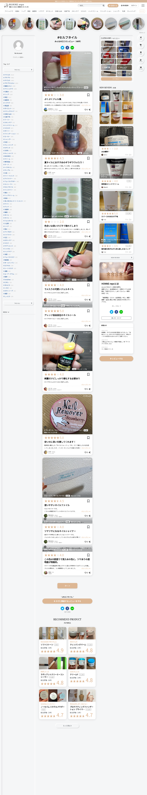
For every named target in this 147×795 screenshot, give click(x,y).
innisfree (8, 280)
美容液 (34, 11)
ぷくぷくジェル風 (52, 98)
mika (49, 572)
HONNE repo (16, 4)
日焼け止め (58, 11)
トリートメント (9, 176)
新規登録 (125, 5)
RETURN (67, 612)
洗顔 (6, 254)
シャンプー (116, 11)
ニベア (7, 226)
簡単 (6, 277)
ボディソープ (9, 291)
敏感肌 (7, 260)
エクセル (7, 265)
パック (7, 207)
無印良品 (7, 162)
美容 (6, 294)
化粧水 (17, 11)
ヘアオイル (8, 167)
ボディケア (8, 240)
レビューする (117, 358)
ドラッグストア (9, 111)
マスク (7, 243)
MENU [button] (5, 312)
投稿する (114, 5)
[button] (44, 72)
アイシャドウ (9, 11)
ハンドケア (8, 251)
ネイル (7, 218)
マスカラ (83, 11)
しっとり (7, 296)
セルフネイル (9, 187)
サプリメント (9, 246)
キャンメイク (9, 153)
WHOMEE (8, 156)
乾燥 (6, 198)
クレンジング (131, 11)
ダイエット (49, 11)
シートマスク (9, 268)
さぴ (49, 172)
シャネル (7, 249)
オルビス (7, 285)
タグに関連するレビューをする (68, 601)
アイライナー (9, 179)
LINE (72, 47)
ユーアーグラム (9, 274)
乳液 (123, 11)
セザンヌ (7, 148)
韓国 (6, 212)
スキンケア (75, 11)
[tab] (18, 312)
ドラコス (7, 75)
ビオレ (7, 282)
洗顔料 (7, 209)
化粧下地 (67, 11)
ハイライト (8, 235)
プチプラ (7, 78)
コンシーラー (9, 184)
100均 (6, 150)
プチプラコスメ (9, 83)
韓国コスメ (8, 86)
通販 (6, 271)
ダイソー (7, 131)
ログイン (134, 5)
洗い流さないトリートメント (14, 201)
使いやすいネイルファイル (57, 505)
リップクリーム (9, 195)
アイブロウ (8, 232)
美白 (6, 193)
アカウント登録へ (18, 57)
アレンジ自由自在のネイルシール (60, 314)
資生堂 (7, 106)
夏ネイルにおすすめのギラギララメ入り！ (64, 162)
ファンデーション (105, 11)
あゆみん (51, 109)
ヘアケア (41, 11)
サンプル (7, 170)
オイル (7, 215)
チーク (7, 165)
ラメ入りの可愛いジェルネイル (59, 289)
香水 (6, 229)
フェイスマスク (9, 257)
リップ (23, 11)
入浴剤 (7, 223)
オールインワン (9, 263)
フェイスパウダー (10, 181)
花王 (6, 237)
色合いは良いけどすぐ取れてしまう (61, 225)
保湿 (29, 11)
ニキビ (7, 288)
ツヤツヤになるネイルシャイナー (60, 531)
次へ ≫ (67, 586)
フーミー (7, 120)
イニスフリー (9, 190)
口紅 (6, 173)
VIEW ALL (141, 32)
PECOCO (51, 515)
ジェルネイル (9, 221)
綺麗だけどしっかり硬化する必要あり (62, 378)
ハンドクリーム (93, 11)
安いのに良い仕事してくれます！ (60, 441)
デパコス (7, 80)
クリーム (7, 159)
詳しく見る (115, 306)
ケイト (7, 204)
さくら (50, 236)
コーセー (7, 136)
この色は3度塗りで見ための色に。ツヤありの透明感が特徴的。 (67, 561)
